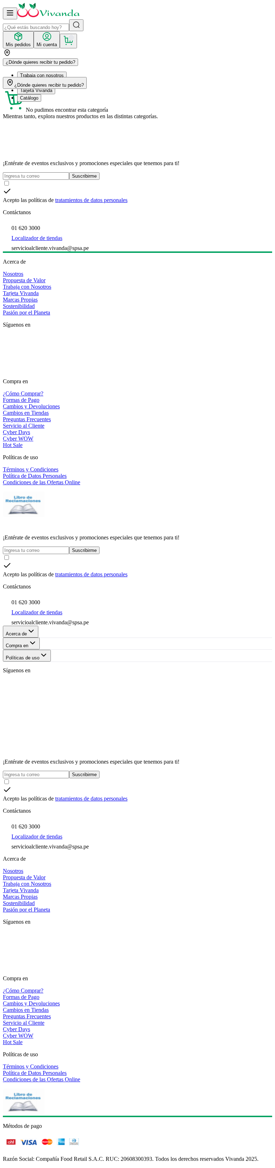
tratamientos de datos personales (91, 200)
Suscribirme (84, 176)
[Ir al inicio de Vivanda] (48, 15)
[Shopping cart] (68, 41)
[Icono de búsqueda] (76, 25)
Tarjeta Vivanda (36, 90)
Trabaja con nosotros (42, 75)
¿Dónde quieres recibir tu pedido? (40, 62)
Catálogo (29, 98)
